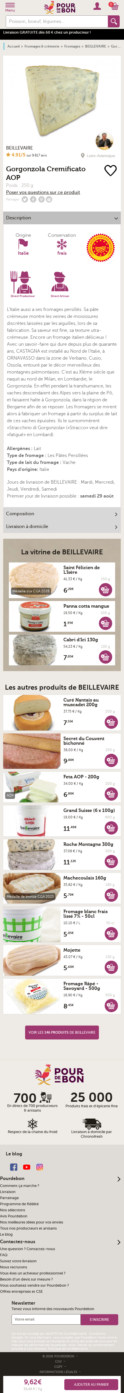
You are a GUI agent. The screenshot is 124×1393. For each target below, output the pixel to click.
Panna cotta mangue (86, 606)
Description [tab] (18, 218)
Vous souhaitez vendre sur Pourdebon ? (34, 1285)
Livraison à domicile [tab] (27, 526)
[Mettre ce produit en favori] (110, 171)
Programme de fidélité (19, 1204)
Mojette (71, 950)
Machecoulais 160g (84, 878)
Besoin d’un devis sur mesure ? (26, 1279)
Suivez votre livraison (18, 1261)
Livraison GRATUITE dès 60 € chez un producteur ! (47, 32)
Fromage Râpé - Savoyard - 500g (81, 986)
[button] (105, 589)
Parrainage (9, 1198)
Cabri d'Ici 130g (80, 639)
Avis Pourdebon (13, 1216)
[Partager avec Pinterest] (41, 199)
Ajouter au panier (91, 1385)
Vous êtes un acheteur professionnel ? (32, 1273)
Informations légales (59, 1372)
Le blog (6, 1234)
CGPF (58, 1367)
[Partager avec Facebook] (33, 199)
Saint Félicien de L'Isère (81, 570)
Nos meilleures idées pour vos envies (31, 1222)
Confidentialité (76, 1334)
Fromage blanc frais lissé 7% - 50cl (85, 914)
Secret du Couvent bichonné (83, 741)
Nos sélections (12, 1210)
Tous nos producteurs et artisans (28, 1228)
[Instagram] (39, 1166)
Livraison (8, 1192)
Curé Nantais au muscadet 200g (81, 702)
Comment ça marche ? (19, 1186)
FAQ (3, 1255)
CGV (59, 1361)
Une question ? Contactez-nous (27, 1249)
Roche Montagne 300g (88, 844)
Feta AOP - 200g (81, 777)
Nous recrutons (13, 1267)
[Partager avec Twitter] (25, 199)
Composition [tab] (20, 513)
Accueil (13, 46)
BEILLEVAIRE (19, 148)
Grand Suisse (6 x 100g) (89, 810)
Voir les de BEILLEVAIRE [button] (62, 1032)
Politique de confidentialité (68, 1349)
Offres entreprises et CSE (21, 1292)
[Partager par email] (49, 199)
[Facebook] (13, 1166)
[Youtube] (26, 1166)
